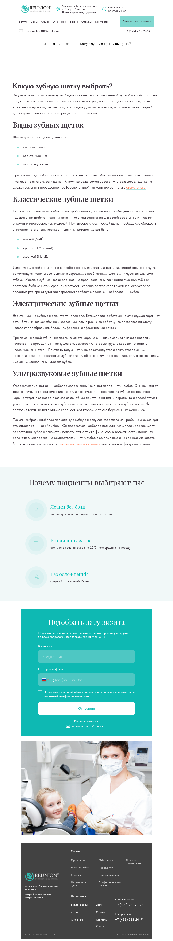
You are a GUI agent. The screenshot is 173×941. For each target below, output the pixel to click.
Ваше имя (45, 646)
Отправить (86, 708)
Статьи (100, 926)
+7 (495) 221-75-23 (137, 31)
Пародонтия (106, 867)
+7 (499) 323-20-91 (129, 920)
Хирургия (76, 874)
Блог (67, 44)
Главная (48, 44)
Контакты (101, 21)
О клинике (60, 21)
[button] (137, 21)
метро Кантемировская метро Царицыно (38, 896)
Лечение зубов (80, 867)
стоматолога (136, 187)
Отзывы (86, 21)
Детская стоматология (134, 861)
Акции (74, 912)
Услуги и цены (28, 21)
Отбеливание (107, 860)
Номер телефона (50, 669)
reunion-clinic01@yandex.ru (41, 31)
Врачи (74, 21)
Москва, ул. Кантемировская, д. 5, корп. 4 (79, 9)
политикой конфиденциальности (66, 696)
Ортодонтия (78, 860)
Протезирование (109, 875)
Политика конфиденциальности (132, 934)
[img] (36, 9)
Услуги (75, 851)
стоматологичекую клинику (79, 444)
